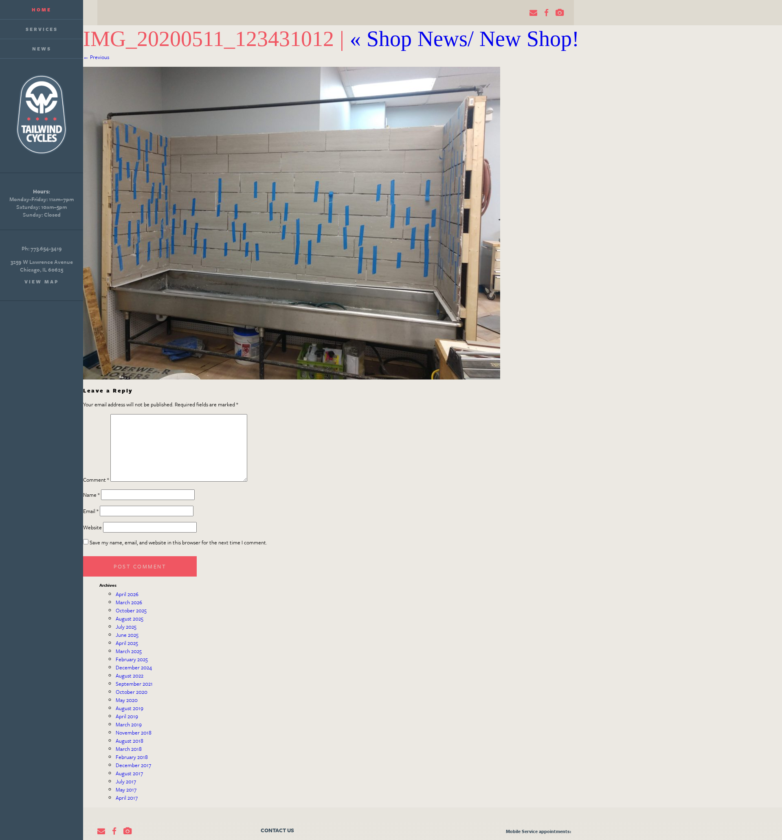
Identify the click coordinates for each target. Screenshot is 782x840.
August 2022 (129, 675)
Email (91, 511)
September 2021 (134, 684)
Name (91, 495)
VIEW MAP (41, 281)
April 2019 (127, 716)
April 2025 (127, 643)
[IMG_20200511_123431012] (291, 377)
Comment (96, 480)
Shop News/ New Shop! (464, 38)
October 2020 (131, 692)
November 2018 (134, 732)
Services (42, 29)
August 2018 (129, 741)
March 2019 (129, 724)
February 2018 (132, 757)
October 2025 (131, 610)
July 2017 (126, 781)
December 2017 (133, 765)
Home (41, 9)
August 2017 (129, 773)
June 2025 (127, 635)
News (41, 48)
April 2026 (127, 594)
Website (92, 527)
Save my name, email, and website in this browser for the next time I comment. (178, 542)
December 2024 (134, 667)
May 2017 (126, 789)
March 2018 (129, 749)
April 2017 (127, 798)
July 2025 (126, 627)
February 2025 (132, 659)
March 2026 (129, 602)
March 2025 (129, 651)
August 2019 (129, 708)
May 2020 (127, 700)
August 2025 (129, 618)
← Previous (96, 57)
